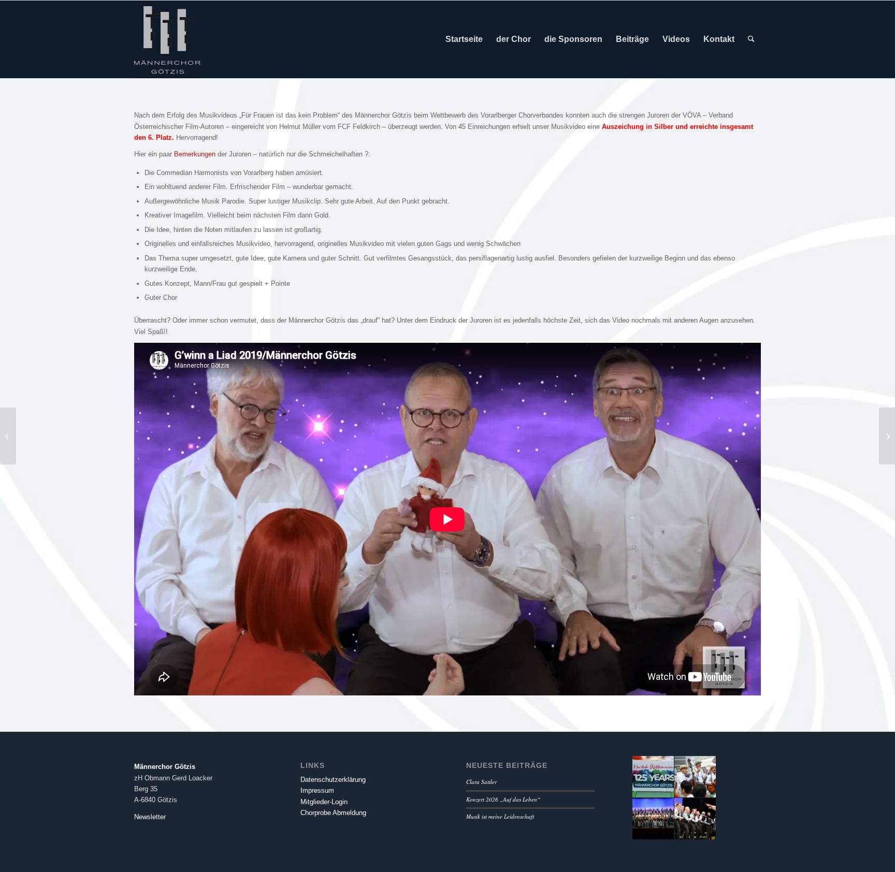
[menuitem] (464, 39)
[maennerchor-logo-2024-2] (167, 39)
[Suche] (751, 39)
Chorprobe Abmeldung (333, 813)
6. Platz (160, 137)
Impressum (317, 790)
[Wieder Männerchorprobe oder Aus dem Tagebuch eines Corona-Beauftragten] (8, 436)
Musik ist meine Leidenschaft (500, 816)
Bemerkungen (194, 154)
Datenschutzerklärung (333, 779)
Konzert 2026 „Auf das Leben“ (503, 799)
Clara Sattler (481, 782)
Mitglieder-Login (324, 802)
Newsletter (150, 817)
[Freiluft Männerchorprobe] (887, 436)
